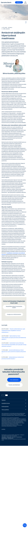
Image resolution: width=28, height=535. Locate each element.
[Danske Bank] (6, 2)
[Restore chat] (25, 525)
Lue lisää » (3, 429)
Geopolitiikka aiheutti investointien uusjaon (14, 307)
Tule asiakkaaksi (14, 380)
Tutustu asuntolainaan (14, 385)
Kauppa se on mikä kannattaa (14, 314)
